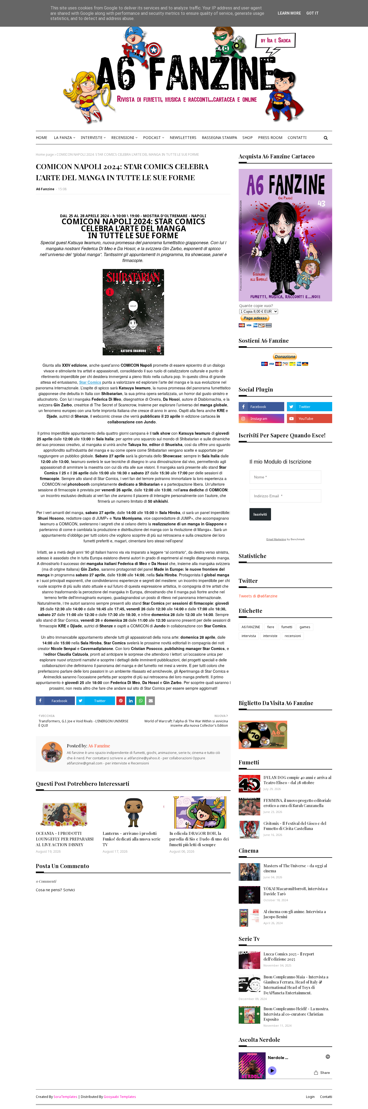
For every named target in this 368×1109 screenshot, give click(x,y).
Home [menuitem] (41, 137)
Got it (312, 13)
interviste (270, 636)
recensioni (293, 636)
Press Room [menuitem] (270, 137)
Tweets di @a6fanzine (258, 595)
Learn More (289, 13)
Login (310, 1096)
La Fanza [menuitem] (63, 137)
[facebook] (261, 406)
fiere (270, 627)
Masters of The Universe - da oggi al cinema (295, 868)
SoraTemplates (65, 1096)
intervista (249, 636)
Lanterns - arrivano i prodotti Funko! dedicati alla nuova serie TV (132, 839)
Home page (45, 154)
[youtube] (309, 418)
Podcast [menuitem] (152, 137)
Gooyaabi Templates (120, 1096)
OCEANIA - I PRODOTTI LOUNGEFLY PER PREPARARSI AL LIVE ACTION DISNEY (64, 839)
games (305, 627)
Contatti (326, 1096)
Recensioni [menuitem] (122, 137)
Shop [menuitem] (247, 137)
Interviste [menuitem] (91, 137)
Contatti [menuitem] (297, 137)
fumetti (287, 627)
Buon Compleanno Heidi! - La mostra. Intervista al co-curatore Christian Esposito (296, 1014)
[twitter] (309, 406)
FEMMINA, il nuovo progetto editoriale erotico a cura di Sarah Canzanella (297, 803)
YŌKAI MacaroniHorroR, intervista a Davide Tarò (295, 891)
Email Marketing (276, 539)
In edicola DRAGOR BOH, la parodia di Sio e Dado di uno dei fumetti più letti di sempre (199, 839)
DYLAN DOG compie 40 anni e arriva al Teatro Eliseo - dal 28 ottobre (297, 780)
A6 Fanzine (45, 189)
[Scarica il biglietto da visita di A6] (263, 747)
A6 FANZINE (251, 627)
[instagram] (261, 418)
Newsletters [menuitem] (183, 137)
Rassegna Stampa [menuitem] (219, 137)
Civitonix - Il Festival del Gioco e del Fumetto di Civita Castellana (294, 826)
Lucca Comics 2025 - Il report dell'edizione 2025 (288, 956)
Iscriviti (260, 514)
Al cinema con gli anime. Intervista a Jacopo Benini (294, 914)
